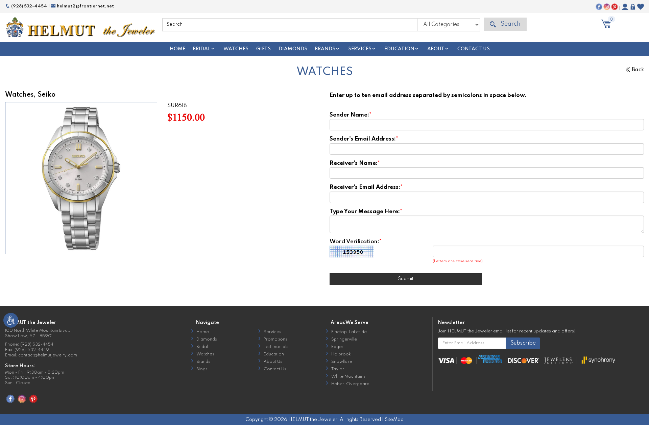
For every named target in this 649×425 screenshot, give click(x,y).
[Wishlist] (640, 6)
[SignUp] (625, 6)
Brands (325, 49)
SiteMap (394, 419)
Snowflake (341, 362)
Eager (337, 347)
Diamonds (293, 49)
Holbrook (341, 354)
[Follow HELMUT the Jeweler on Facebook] (599, 6)
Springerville (344, 340)
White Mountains (348, 377)
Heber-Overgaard (350, 384)
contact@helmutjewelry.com (47, 355)
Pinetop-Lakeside (349, 332)
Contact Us (473, 49)
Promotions (275, 340)
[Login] (632, 6)
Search (510, 24)
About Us (273, 362)
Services (359, 49)
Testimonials (276, 347)
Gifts (263, 49)
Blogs (201, 369)
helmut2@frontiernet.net (85, 6)
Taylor (337, 369)
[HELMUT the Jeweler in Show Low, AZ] (81, 28)
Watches (235, 49)
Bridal (202, 49)
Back (638, 70)
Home (177, 49)
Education (399, 49)
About (435, 49)
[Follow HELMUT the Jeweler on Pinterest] (614, 6)
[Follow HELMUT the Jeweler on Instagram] (606, 6)
